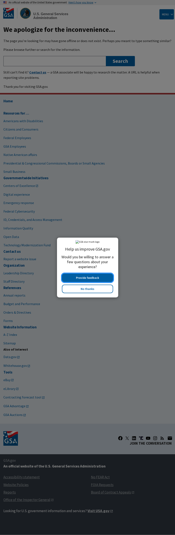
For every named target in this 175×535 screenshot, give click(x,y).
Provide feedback (87, 278)
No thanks (87, 289)
